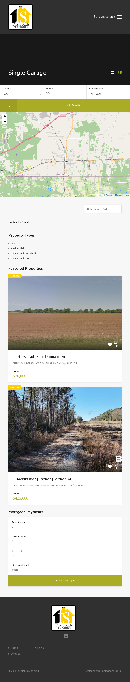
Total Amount (19, 522)
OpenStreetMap (112, 195)
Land (13, 243)
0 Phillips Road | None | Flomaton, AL (39, 357)
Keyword (50, 88)
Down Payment (19, 536)
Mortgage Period (20, 565)
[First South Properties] (20, 28)
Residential (17, 248)
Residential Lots (20, 258)
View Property (65, 335)
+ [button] (5, 116)
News (40, 647)
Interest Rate (18, 551)
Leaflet (99, 195)
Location (7, 88)
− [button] (5, 121)
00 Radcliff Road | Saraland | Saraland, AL (42, 479)
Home (14, 647)
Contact (15, 653)
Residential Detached (23, 253)
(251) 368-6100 (107, 17)
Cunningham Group (110, 670)
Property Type (96, 88)
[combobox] (21, 95)
